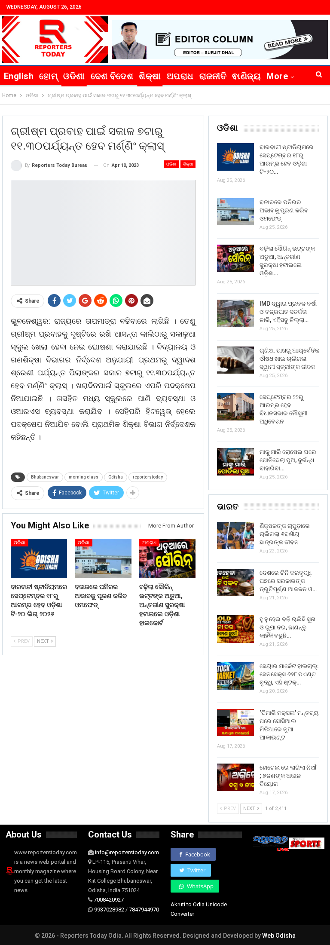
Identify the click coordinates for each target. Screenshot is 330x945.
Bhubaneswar (45, 477)
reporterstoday (148, 477)
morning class (83, 477)
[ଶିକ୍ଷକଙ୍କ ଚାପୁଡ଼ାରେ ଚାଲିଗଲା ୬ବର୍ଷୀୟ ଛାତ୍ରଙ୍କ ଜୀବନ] (235, 535)
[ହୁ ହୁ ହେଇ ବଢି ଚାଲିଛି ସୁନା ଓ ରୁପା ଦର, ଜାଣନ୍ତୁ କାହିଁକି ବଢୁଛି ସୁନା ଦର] (235, 629)
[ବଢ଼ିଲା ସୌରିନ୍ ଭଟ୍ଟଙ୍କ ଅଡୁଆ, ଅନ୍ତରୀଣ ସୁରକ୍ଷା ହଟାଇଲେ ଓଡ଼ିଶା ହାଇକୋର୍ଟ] (167, 558)
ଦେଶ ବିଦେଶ (112, 76)
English (19, 76)
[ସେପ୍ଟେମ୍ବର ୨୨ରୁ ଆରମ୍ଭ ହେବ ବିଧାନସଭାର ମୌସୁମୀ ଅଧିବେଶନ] (235, 406)
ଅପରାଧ (180, 76)
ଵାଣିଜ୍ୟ (246, 76)
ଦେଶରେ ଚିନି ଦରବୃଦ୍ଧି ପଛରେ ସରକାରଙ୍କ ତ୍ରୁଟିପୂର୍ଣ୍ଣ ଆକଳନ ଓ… (288, 580)
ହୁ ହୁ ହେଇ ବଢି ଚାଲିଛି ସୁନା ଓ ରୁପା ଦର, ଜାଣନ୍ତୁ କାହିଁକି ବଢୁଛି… (287, 627)
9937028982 (109, 909)
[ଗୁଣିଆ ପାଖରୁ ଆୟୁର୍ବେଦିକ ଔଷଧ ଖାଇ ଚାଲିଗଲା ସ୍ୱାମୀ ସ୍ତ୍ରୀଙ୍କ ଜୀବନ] (235, 360)
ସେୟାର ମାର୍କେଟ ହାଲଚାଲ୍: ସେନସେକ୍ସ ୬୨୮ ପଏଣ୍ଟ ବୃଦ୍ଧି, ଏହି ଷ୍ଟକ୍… (289, 674)
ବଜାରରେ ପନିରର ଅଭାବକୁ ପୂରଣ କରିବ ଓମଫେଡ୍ (284, 210)
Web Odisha (279, 935)
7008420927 (109, 899)
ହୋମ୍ (48, 76)
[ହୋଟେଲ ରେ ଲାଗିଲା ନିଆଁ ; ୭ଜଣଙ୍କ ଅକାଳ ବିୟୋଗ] (235, 777)
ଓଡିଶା (74, 76)
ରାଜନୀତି (213, 76)
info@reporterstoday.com (127, 852)
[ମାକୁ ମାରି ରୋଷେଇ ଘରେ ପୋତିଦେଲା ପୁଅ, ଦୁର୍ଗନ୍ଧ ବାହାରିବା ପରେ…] (235, 462)
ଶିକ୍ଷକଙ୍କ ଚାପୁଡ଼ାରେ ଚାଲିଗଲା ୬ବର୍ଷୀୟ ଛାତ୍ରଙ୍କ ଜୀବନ (285, 534)
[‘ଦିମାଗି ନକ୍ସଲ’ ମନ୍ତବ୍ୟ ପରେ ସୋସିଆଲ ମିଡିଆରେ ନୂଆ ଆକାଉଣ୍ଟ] (235, 722)
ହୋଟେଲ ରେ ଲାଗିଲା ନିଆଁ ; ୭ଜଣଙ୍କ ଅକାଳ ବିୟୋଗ (288, 775)
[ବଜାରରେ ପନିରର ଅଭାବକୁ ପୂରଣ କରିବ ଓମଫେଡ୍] (103, 558)
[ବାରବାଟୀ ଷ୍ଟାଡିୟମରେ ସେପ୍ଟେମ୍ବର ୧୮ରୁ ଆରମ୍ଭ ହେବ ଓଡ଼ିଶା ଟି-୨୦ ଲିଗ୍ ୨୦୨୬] (39, 558)
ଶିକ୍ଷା (150, 76)
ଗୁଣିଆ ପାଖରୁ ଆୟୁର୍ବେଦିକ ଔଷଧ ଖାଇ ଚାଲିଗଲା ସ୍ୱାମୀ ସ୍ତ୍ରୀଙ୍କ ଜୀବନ (289, 358)
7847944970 (144, 909)
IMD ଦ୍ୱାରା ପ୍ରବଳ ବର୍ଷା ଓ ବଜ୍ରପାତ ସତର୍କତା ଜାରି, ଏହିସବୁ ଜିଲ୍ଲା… (288, 311)
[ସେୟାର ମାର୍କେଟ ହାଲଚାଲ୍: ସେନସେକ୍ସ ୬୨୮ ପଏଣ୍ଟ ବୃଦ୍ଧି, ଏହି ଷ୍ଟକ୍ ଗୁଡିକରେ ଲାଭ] (235, 676)
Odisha (115, 477)
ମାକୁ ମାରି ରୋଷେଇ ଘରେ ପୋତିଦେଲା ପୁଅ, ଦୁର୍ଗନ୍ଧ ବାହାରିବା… (288, 460)
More (277, 76)
